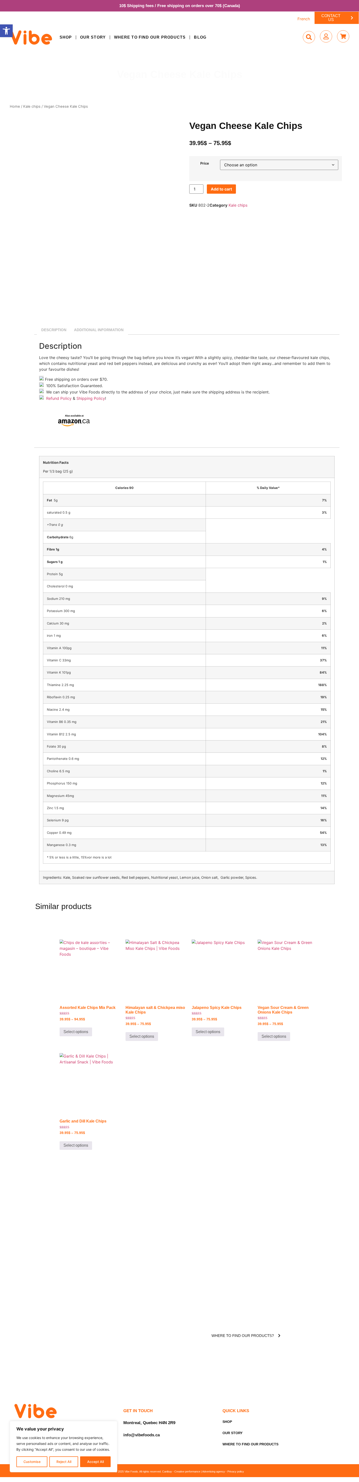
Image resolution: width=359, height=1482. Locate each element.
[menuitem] (303, 18)
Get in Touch (138, 1410)
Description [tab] (53, 330)
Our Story (93, 37)
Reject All (63, 1462)
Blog (200, 37)
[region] (63, 1446)
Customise (32, 1462)
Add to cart (221, 189)
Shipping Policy (90, 398)
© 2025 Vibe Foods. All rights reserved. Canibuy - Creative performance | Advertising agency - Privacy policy (179, 1471)
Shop (66, 37)
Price (204, 163)
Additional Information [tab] (99, 330)
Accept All (95, 1462)
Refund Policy (58, 398)
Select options (75, 1032)
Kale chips (32, 106)
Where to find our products (150, 37)
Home (15, 106)
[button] (6, 30)
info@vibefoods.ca (141, 1435)
